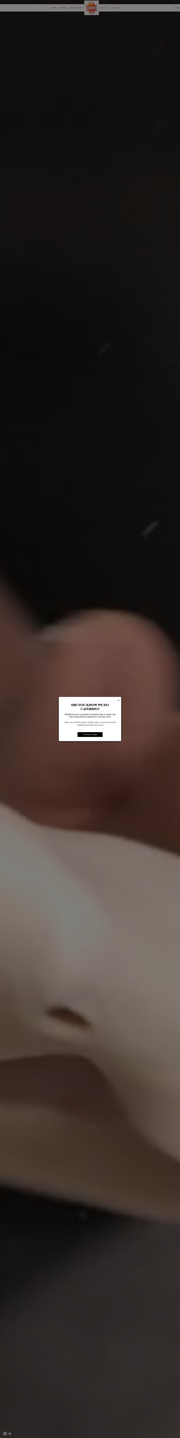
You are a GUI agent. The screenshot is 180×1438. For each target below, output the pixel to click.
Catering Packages (90, 734)
